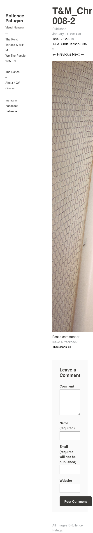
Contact (10, 88)
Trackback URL (63, 347)
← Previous (61, 54)
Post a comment (64, 336)
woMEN (10, 61)
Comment (67, 386)
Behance (11, 111)
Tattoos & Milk (14, 44)
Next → (78, 54)
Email (68, 454)
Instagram (12, 100)
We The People (15, 55)
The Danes (12, 72)
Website (66, 480)
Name (67, 425)
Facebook (11, 105)
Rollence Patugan (14, 18)
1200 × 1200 (61, 38)
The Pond (11, 39)
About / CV (12, 82)
